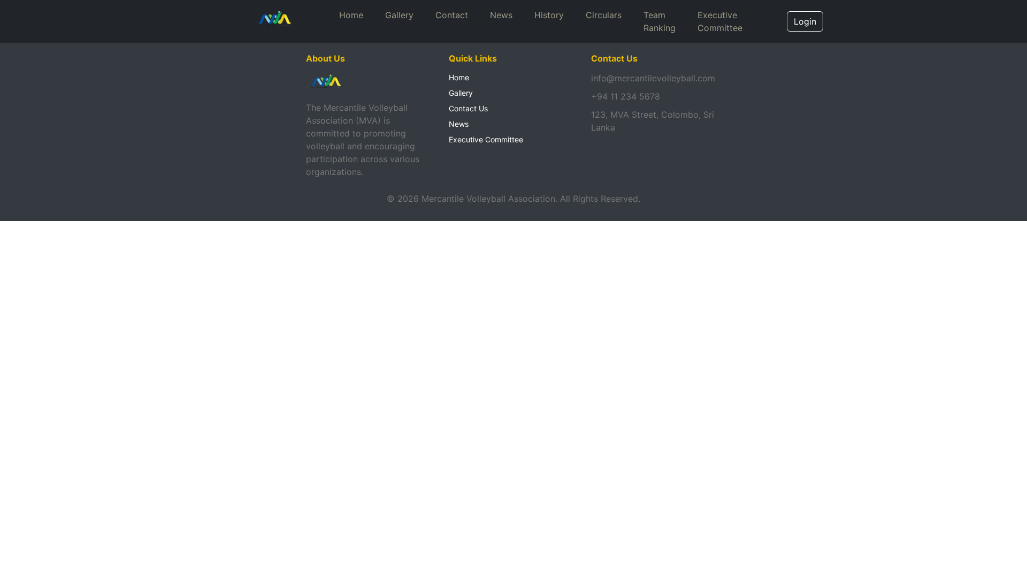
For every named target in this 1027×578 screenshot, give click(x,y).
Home (351, 15)
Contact (451, 15)
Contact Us (468, 108)
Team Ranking (659, 21)
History (549, 15)
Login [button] (805, 21)
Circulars (604, 15)
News (501, 15)
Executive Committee (720, 21)
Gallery (399, 15)
